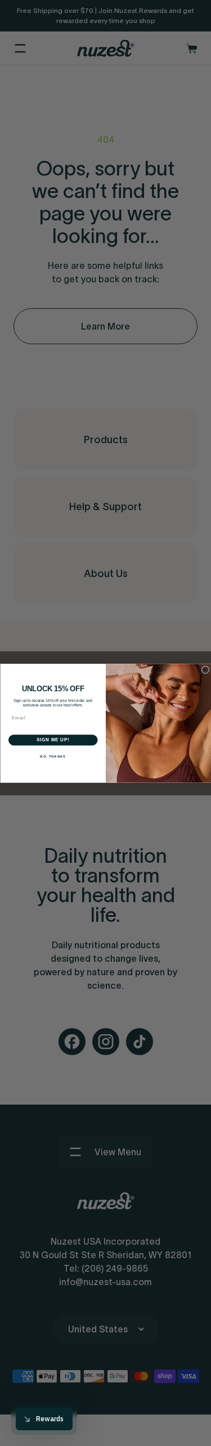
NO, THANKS (53, 756)
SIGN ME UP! (53, 739)
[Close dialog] (205, 669)
